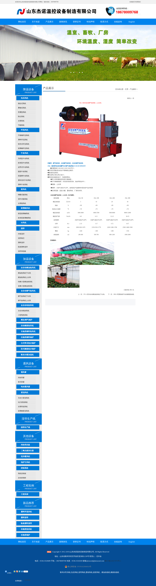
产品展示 (49, 22)
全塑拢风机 (22, 203)
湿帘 (23, 228)
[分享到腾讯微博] (19, 571)
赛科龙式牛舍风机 (24, 180)
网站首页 (22, 22)
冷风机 (23, 223)
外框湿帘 (21, 234)
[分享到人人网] (22, 571)
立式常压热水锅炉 (28, 343)
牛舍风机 (24, 153)
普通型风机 (22, 112)
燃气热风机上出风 (24, 300)
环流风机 (24, 130)
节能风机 (21, 125)
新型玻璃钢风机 (23, 213)
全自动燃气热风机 (28, 291)
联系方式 (104, 22)
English (132, 22)
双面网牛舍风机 (23, 176)
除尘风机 (21, 116)
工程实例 (24, 494)
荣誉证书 (77, 22)
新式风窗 (21, 382)
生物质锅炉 (25, 535)
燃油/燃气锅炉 (26, 320)
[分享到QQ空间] (14, 571)
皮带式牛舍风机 (23, 167)
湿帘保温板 (22, 251)
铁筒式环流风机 (23, 144)
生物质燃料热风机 (28, 331)
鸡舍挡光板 (25, 445)
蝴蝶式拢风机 (23, 195)
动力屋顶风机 (23, 402)
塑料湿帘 (21, 242)
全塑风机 (21, 121)
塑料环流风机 (23, 140)
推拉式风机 (22, 103)
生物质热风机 (26, 529)
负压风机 (24, 98)
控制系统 (24, 468)
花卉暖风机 (25, 456)
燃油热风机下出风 (24, 273)
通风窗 (23, 372)
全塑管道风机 (23, 406)
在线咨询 (118, 22)
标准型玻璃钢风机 (24, 218)
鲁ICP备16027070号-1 (113, 561)
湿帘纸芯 (21, 238)
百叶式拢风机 (23, 199)
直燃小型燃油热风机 (25, 286)
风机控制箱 (22, 473)
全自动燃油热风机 (28, 268)
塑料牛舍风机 (23, 184)
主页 (126, 89)
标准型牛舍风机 (23, 163)
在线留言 (132, 2)
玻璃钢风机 (25, 208)
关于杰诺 (36, 22)
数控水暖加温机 (27, 355)
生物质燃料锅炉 (27, 337)
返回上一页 (130, 98)
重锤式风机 (22, 108)
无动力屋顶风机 (23, 398)
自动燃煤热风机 (27, 326)
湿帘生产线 (25, 427)
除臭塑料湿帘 (23, 247)
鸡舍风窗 (21, 377)
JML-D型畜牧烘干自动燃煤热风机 (124, 294)
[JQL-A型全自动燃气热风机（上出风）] (91, 161)
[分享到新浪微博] (17, 571)
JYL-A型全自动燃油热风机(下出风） (94, 294)
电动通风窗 (25, 387)
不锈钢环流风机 (23, 135)
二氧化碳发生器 (27, 451)
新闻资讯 (63, 22)
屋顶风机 (24, 392)
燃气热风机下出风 (24, 296)
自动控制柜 (22, 478)
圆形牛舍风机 (23, 171)
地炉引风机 (25, 462)
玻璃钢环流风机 (23, 148)
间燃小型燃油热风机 (25, 282)
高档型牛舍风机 (23, 158)
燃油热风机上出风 (24, 277)
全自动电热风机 (27, 305)
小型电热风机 (23, 315)
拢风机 (23, 189)
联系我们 (138, 2)
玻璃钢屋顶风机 (23, 411)
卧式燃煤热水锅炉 (28, 349)
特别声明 (90, 22)
